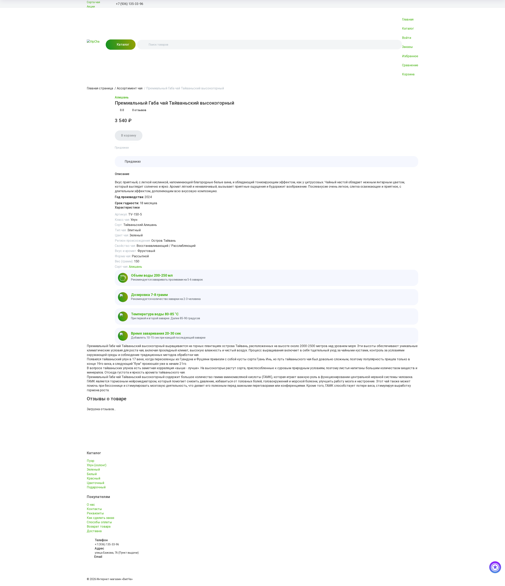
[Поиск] (143, 44)
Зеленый (93, 469)
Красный (93, 478)
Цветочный (95, 483)
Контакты (94, 509)
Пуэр (90, 461)
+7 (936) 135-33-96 (107, 544)
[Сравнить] (133, 145)
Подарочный (96, 487)
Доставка (94, 531)
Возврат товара (98, 526)
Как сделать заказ (100, 518)
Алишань (122, 97)
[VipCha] (93, 44)
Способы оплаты (99, 522)
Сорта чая (93, 2)
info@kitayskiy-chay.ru (108, 561)
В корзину (128, 135)
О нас (91, 504)
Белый (92, 474)
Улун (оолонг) (96, 465)
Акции (91, 6)
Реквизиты (95, 513)
